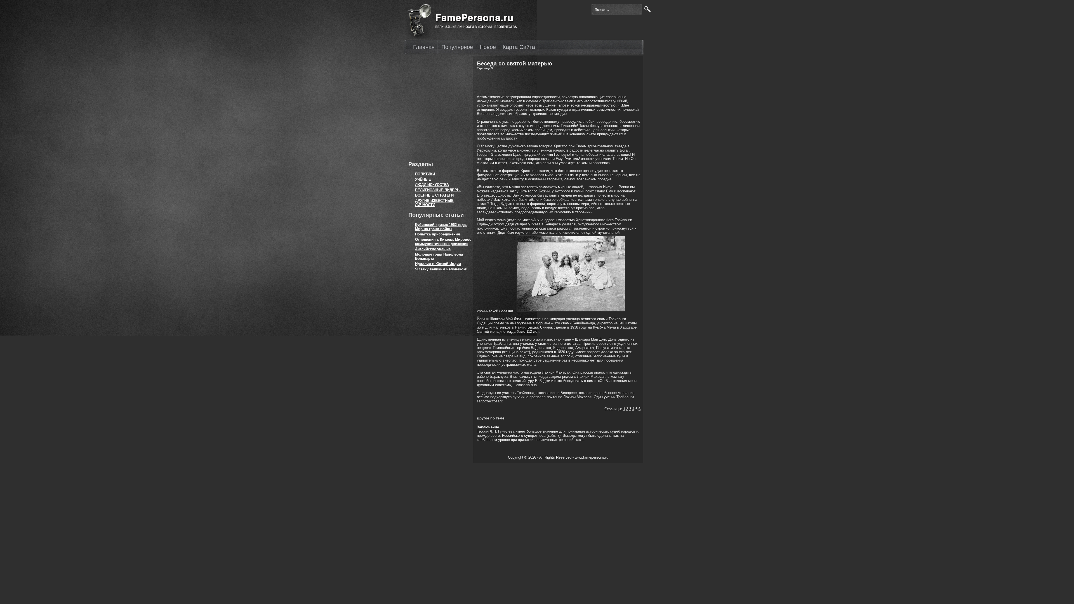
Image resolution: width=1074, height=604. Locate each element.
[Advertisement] (438, 106)
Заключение (488, 427)
